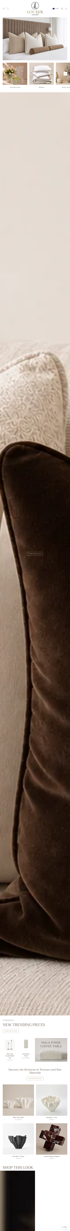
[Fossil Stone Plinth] (26, 1045)
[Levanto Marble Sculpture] (51, 1139)
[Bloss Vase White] (18, 1100)
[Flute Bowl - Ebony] (18, 1139)
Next (65, 74)
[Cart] (66, 8)
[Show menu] (3, 8)
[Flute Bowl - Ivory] (51, 1100)
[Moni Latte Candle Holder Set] (10, 1045)
